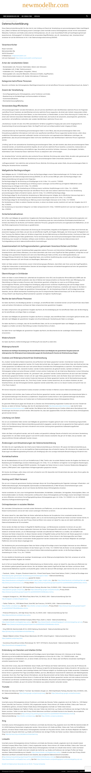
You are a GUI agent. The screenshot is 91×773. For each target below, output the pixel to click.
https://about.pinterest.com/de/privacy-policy (16, 615)
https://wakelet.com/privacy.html (12, 638)
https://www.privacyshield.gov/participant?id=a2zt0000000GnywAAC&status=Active (60, 583)
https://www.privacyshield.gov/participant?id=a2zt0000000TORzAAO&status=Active (48, 714)
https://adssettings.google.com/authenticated (45, 589)
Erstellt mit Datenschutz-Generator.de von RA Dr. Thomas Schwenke (23, 764)
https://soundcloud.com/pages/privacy (14, 645)
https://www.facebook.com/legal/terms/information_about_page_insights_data (26, 580)
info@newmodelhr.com (19, 56)
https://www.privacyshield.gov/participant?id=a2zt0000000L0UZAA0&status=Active (33, 624)
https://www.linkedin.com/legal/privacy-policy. (46, 752)
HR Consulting (27, 16)
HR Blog (37, 16)
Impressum (82, 771)
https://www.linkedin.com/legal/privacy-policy (16, 622)
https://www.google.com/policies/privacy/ (32, 693)
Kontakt (63, 771)
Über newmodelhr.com (11, 16)
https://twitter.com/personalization (37, 606)
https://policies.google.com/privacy (13, 589)
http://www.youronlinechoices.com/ (13, 408)
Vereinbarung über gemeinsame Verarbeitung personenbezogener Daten (25, 575)
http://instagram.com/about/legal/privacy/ (15, 599)
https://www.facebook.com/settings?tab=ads (72, 580)
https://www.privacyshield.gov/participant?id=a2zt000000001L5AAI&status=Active (27, 592)
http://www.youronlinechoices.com (13, 583)
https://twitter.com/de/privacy (11, 606)
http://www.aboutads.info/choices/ (59, 406)
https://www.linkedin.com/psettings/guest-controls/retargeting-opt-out (60, 622)
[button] (87, 16)
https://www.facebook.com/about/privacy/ (15, 578)
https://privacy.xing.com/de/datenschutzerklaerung (18, 631)
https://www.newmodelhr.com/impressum (29, 58)
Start (3, 21)
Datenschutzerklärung (72, 771)
